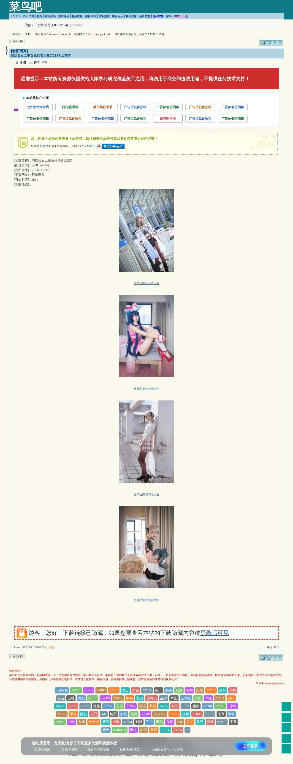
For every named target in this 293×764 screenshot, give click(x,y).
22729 (85, 706)
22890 (197, 714)
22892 (113, 690)
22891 (72, 706)
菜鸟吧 (25, 6)
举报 (269, 647)
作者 (81, 722)
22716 (165, 730)
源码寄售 (158, 16)
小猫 (71, 722)
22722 (61, 714)
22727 (108, 706)
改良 (221, 714)
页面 (198, 698)
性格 (96, 706)
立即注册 (89, 145)
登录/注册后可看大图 (146, 283)
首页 (39, 16)
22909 (145, 714)
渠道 (73, 714)
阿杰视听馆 (70, 107)
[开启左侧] (7, 50)
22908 (207, 706)
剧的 (129, 698)
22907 (131, 706)
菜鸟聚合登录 (102, 107)
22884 (219, 698)
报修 (199, 690)
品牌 (163, 698)
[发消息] (20, 62)
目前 (222, 690)
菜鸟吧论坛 (168, 118)
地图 (113, 714)
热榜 (133, 714)
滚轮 (135, 690)
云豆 (93, 714)
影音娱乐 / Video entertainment (52, 34)
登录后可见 (214, 633)
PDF (180, 722)
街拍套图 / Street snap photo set (92, 34)
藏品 (159, 722)
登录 (25, 16)
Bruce (164, 706)
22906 (60, 722)
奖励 (81, 698)
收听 (45, 62)
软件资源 (131, 16)
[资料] (34, 62)
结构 (189, 690)
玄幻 (139, 698)
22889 (92, 698)
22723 (174, 714)
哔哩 (208, 698)
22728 (220, 706)
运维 (71, 698)
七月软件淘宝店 (38, 107)
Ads (103, 714)
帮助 (169, 16)
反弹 (200, 722)
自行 (231, 698)
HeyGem (159, 714)
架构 (232, 690)
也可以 (151, 698)
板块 (133, 730)
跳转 (83, 714)
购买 (168, 690)
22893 (105, 698)
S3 (187, 730)
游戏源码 (63, 16)
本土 (174, 698)
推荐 (185, 714)
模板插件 (90, 16)
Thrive (60, 706)
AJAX (177, 730)
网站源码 (50, 16)
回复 (51, 647)
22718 (76, 690)
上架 (116, 722)
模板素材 (104, 16)
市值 (119, 706)
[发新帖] (271, 42)
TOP (276, 647)
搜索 (210, 722)
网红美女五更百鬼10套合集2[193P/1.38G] (139, 34)
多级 (123, 714)
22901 (88, 690)
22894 (127, 722)
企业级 (94, 722)
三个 (149, 722)
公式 (189, 722)
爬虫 (196, 706)
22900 (209, 714)
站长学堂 (144, 16)
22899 (221, 722)
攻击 (125, 690)
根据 (142, 706)
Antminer (119, 730)
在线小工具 (181, 16)
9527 (185, 706)
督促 (153, 730)
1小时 (232, 706)
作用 (169, 722)
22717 (211, 690)
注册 (31, 16)
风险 (152, 706)
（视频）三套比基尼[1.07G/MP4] (45, 25)
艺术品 (186, 698)
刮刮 (179, 690)
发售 (231, 714)
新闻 (105, 722)
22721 (147, 690)
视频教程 (77, 16)
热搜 (143, 730)
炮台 (106, 730)
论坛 (28, 34)
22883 (101, 690)
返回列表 (18, 41)
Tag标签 (62, 690)
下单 (233, 722)
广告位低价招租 (135, 107)
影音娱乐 (117, 16)
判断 (139, 722)
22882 (117, 698)
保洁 (60, 698)
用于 (158, 690)
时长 (174, 706)
